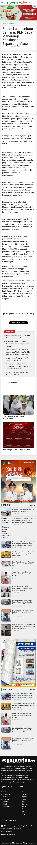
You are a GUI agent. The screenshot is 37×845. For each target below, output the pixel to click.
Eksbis (24, 799)
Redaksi (5, 797)
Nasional (24, 797)
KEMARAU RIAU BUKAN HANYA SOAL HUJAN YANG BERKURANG (23, 510)
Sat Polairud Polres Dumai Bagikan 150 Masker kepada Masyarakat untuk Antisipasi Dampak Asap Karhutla (23, 544)
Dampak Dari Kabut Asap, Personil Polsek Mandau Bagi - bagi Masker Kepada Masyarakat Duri (22, 602)
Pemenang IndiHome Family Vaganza (16, 450)
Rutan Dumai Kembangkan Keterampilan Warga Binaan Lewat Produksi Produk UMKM (22, 588)
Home (4, 24)
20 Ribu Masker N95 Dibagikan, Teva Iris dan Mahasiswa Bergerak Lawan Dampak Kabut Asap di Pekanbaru (24, 520)
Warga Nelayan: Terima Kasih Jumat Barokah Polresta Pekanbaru (18, 337)
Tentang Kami (7, 794)
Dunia (23, 802)
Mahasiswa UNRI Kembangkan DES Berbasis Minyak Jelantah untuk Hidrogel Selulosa (22, 612)
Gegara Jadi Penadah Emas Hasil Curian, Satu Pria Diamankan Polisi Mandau (22, 574)
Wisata (24, 809)
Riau (23, 792)
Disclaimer (6, 802)
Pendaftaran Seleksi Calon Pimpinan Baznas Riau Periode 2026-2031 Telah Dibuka (23, 564)
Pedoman (6, 799)
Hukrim (24, 807)
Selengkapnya (20, 782)
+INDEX (32, 505)
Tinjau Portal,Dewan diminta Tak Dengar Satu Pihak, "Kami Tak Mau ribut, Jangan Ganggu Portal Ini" (18, 352)
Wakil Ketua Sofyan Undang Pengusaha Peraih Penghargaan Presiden (17, 344)
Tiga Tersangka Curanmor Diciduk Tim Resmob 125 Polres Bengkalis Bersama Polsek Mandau (23, 554)
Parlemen (11, 24)
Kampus (24, 814)
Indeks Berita (7, 807)
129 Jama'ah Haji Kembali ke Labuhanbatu (13, 417)
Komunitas (25, 804)
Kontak (5, 804)
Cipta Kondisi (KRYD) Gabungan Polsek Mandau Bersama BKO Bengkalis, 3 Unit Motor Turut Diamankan (23, 626)
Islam (23, 811)
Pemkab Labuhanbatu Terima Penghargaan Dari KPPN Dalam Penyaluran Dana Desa (17, 366)
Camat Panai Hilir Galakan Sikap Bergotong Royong (17, 373)
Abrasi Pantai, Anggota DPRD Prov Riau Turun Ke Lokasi (18, 359)
